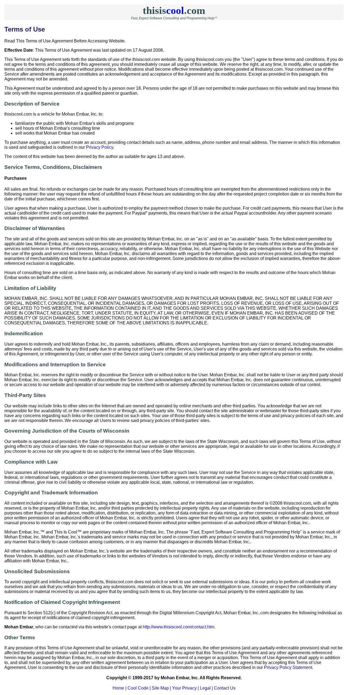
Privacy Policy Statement (288, 667)
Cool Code (138, 688)
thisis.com (174, 10)
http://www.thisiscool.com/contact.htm (178, 627)
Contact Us (224, 688)
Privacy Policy (99, 147)
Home (118, 688)
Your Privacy (184, 688)
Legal (205, 688)
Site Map (160, 688)
